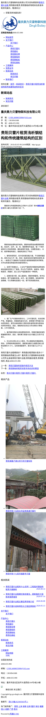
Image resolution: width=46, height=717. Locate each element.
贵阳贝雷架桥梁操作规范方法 (20, 366)
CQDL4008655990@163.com (19, 118)
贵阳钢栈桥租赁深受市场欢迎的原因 (23, 368)
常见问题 (14, 77)
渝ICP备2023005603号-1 (18, 702)
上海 (20, 706)
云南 (29, 706)
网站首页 (9, 37)
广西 (11, 709)
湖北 (37, 706)
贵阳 (16, 706)
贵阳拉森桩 (15, 63)
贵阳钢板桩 (15, 60)
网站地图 (9, 653)
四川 (3, 709)
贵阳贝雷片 (15, 49)
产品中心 (9, 46)
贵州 (15, 709)
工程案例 (9, 65)
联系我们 (9, 79)
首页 (12, 84)
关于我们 (9, 40)
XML (8, 655)
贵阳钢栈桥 (15, 57)
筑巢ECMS (14, 714)
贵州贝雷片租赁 (13, 373)
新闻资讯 (14, 74)
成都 (7, 709)
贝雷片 (33, 373)
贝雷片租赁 (25, 373)
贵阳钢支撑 (15, 54)
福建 (41, 706)
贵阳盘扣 (14, 51)
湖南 (24, 706)
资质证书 (9, 68)
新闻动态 (9, 71)
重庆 (33, 706)
